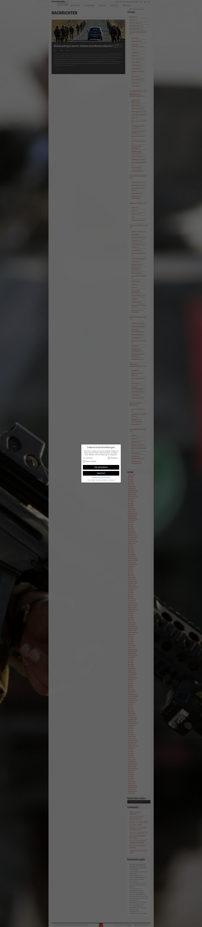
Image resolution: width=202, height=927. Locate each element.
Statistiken (114, 458)
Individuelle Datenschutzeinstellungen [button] (101, 477)
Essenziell (89, 458)
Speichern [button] (101, 473)
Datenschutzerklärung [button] (102, 480)
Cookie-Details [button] (91, 480)
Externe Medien (91, 461)
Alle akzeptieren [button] (101, 467)
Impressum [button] (112, 480)
